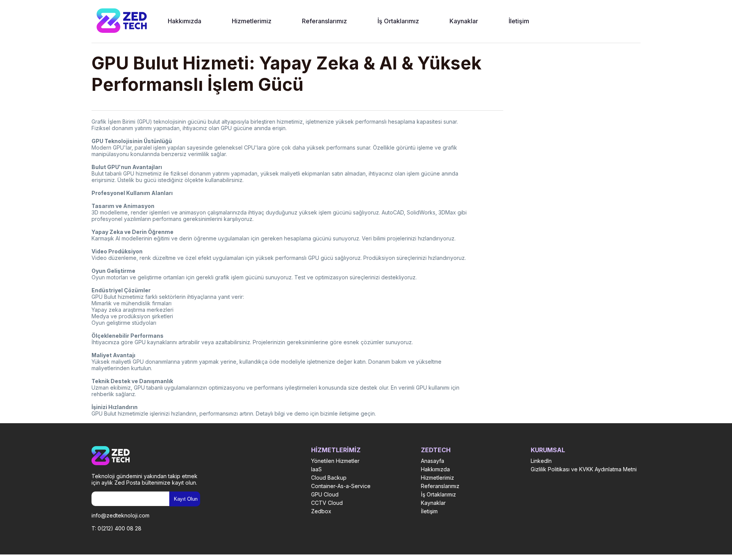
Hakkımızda (184, 21)
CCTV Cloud (327, 503)
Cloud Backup (329, 477)
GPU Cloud (325, 494)
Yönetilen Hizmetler (335, 461)
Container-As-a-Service (341, 486)
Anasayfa (432, 461)
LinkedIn (541, 461)
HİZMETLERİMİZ (336, 450)
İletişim (519, 21)
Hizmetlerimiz (251, 21)
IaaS (316, 469)
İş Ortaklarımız (398, 21)
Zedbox (321, 511)
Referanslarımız (324, 21)
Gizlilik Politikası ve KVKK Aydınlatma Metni (584, 469)
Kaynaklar (463, 21)
